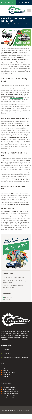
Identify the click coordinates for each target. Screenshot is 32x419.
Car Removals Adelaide (10, 391)
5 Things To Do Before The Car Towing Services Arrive (14, 281)
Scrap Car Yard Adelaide (11, 396)
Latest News (6, 374)
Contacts (6, 377)
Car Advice (8, 297)
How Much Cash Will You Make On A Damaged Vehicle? (13, 286)
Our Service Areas (9, 372)
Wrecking (7, 299)
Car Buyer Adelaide (7, 410)
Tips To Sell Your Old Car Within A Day (14, 277)
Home (3, 24)
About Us (5, 370)
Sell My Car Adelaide (9, 389)
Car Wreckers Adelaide (10, 393)
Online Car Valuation (9, 387)
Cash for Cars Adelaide (10, 398)
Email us (6, 349)
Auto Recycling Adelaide (11, 400)
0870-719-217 (8, 353)
